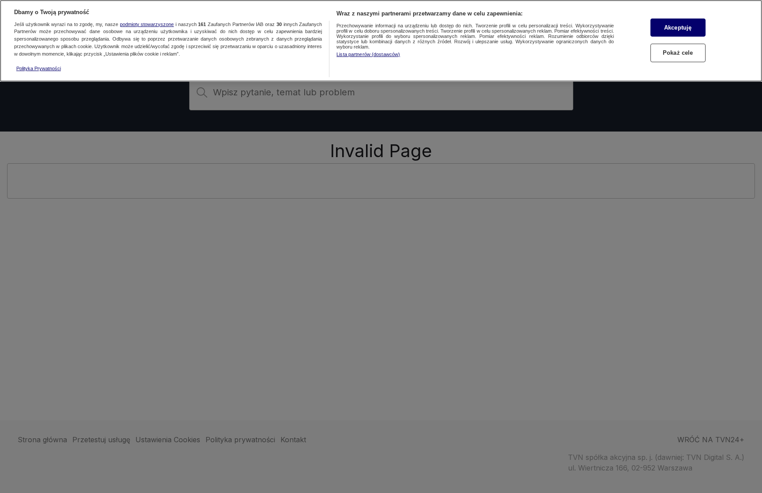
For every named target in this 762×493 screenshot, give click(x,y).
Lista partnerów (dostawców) (368, 54)
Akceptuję (677, 27)
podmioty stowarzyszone (147, 24)
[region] (381, 41)
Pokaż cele (678, 52)
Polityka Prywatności (38, 68)
